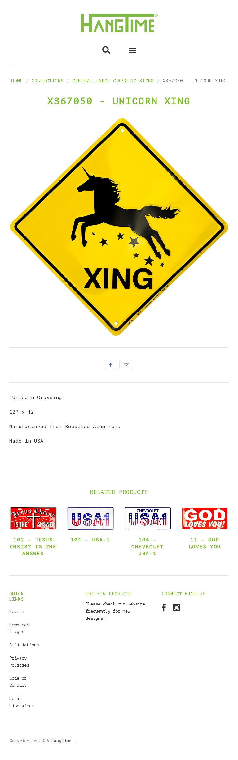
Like (110, 365)
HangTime (62, 740)
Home (17, 81)
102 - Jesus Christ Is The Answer (33, 546)
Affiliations (24, 645)
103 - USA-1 (90, 540)
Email (126, 365)
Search (16, 611)
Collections (48, 81)
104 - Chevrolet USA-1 (147, 546)
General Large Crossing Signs (113, 81)
